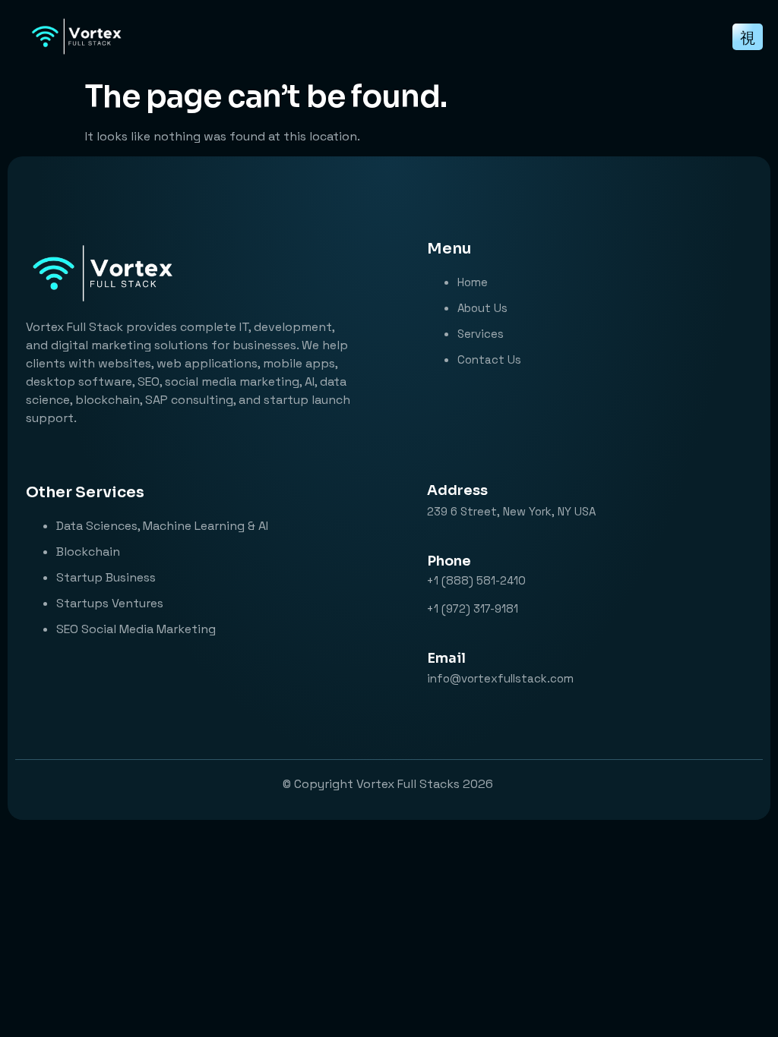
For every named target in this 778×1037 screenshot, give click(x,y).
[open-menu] (747, 37)
